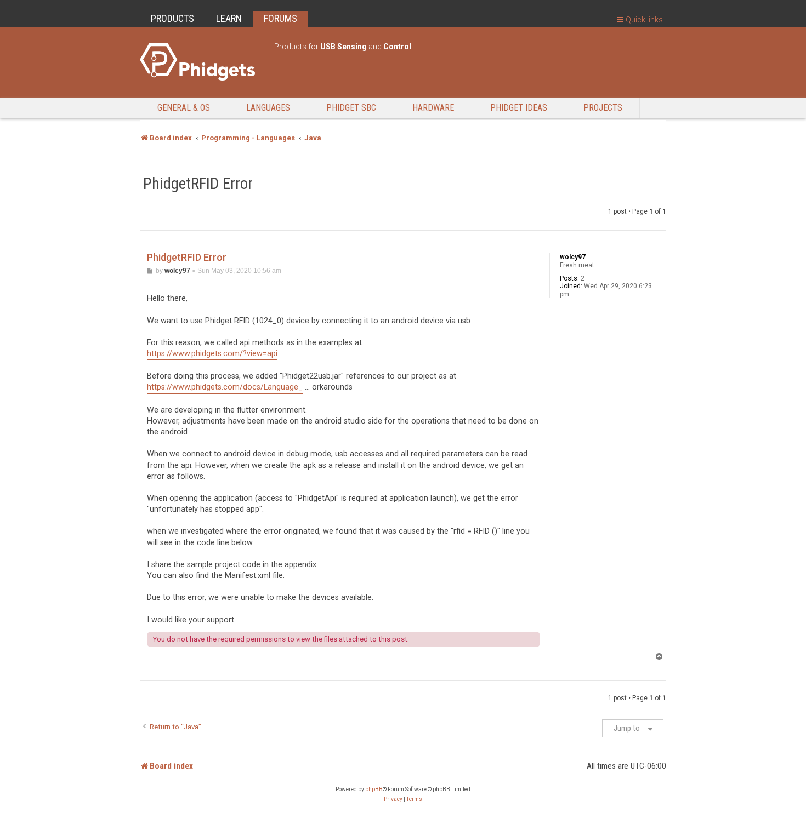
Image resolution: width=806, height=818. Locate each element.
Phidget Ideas (518, 107)
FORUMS (280, 18)
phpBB (374, 789)
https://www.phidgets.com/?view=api (212, 353)
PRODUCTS (172, 18)
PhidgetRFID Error (198, 183)
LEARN (229, 18)
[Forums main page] (201, 62)
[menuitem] (393, 799)
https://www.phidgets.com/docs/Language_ (225, 387)
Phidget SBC (351, 107)
